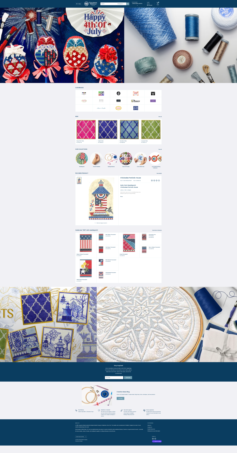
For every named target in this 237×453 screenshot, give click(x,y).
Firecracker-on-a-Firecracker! (152, 235)
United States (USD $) (80, 440)
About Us (149, 428)
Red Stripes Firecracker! (110, 247)
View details (159, 173)
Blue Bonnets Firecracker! (111, 259)
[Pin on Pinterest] (154, 180)
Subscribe (128, 381)
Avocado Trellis (144, 140)
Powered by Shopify (78, 444)
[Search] (127, 3)
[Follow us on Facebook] (153, 442)
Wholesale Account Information (154, 434)
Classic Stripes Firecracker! (82, 254)
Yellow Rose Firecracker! (82, 279)
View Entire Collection (157, 230)
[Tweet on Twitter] (156, 180)
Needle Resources (151, 432)
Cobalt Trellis (101, 140)
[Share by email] (159, 180)
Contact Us (150, 430)
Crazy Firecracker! (124, 254)
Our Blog (120, 402)
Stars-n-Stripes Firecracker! (154, 247)
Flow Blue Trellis (123, 140)
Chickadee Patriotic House (130, 178)
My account (149, 5)
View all (160, 116)
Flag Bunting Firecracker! (111, 272)
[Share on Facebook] (152, 180)
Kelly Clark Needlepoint (126, 180)
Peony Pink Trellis (80, 140)
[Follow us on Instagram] (155, 442)
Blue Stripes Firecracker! (111, 234)
